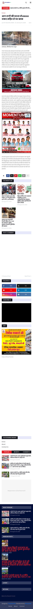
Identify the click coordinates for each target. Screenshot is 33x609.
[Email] (24, 175)
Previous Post (6, 276)
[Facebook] (8, 175)
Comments (26, 452)
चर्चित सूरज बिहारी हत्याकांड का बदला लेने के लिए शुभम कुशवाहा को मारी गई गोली (16, 549)
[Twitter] (12, 175)
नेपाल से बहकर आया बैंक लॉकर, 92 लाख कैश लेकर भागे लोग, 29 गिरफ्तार (8, 197)
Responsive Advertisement (16, 491)
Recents (16, 452)
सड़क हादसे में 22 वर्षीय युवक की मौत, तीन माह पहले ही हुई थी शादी (20, 8)
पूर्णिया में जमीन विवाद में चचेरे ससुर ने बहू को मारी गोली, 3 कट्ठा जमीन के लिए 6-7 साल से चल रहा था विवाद (20, 465)
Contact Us (5, 447)
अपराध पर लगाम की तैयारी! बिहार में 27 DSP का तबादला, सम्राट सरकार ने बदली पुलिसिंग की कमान (8, 223)
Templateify (12, 603)
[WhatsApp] (20, 175)
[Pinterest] (16, 175)
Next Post (27, 276)
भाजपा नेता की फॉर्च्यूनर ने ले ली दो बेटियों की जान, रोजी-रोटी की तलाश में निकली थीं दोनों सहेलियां (16, 563)
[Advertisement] (16, 376)
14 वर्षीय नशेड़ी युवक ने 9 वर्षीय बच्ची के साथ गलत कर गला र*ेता (16, 576)
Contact (22, 606)
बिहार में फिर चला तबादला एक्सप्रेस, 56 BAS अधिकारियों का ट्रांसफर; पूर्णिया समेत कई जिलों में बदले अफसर (24, 199)
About (3, 444)
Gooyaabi (28, 603)
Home (3, 13)
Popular (6, 452)
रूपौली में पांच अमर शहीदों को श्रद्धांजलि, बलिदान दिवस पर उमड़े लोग (20, 456)
